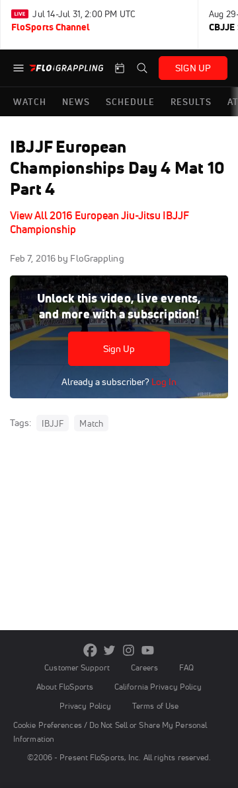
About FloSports (64, 687)
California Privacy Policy (158, 687)
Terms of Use (155, 706)
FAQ (186, 667)
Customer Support (77, 667)
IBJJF (52, 423)
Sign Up (119, 349)
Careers (145, 667)
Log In (163, 382)
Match (91, 423)
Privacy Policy (85, 706)
